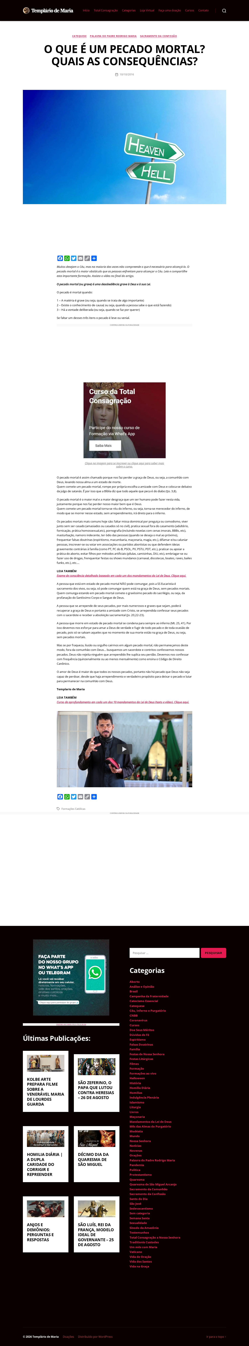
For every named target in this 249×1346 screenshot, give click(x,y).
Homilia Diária (140, 1088)
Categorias (129, 10)
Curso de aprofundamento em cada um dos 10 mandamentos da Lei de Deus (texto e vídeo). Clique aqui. (123, 702)
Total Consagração (106, 10)
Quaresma (137, 1179)
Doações (68, 1337)
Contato (203, 10)
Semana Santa (140, 1218)
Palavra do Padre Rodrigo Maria (113, 36)
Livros (134, 1112)
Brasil (134, 991)
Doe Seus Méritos (142, 1030)
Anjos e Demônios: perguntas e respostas (40, 1232)
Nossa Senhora (140, 1141)
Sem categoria (140, 1213)
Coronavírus (138, 1020)
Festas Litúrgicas (141, 1059)
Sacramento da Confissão (158, 36)
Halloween (137, 1078)
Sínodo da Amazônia (144, 1228)
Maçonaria (137, 1117)
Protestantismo (141, 1175)
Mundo (135, 1136)
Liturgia (135, 1107)
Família (135, 1049)
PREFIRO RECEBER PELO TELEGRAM (71, 1024)
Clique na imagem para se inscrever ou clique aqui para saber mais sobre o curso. (124, 464)
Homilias (136, 1093)
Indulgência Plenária (144, 1097)
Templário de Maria (46, 1337)
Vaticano (136, 1252)
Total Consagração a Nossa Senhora (155, 1237)
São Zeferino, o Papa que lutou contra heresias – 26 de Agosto (96, 1090)
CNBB (134, 1015)
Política (135, 1170)
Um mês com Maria (143, 1247)
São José (135, 1204)
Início (86, 10)
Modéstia (136, 1131)
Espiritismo (138, 1039)
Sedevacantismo (141, 1208)
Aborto (135, 982)
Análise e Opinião (142, 987)
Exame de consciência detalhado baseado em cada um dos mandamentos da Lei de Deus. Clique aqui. (121, 576)
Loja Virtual (147, 10)
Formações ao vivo (143, 1073)
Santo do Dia (139, 1199)
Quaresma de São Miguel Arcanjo (153, 1184)
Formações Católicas (73, 808)
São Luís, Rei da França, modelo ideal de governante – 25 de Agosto (96, 1234)
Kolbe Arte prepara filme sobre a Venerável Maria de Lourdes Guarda (45, 1091)
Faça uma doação (170, 10)
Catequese (79, 36)
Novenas (136, 1151)
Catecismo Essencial (144, 1001)
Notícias (135, 1146)
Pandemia (137, 1165)
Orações (135, 1155)
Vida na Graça (139, 1266)
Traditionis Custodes (144, 1242)
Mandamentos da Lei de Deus (150, 1122)
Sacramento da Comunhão (149, 1189)
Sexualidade (138, 1223)
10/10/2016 (127, 74)
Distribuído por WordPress (95, 1337)
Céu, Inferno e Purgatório (148, 1011)
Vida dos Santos (141, 1261)
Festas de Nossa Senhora (147, 1054)
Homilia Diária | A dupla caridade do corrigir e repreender (45, 1164)
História (135, 1083)
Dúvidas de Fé (139, 1035)
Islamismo (137, 1102)
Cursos (189, 10)
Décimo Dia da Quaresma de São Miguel (93, 1159)
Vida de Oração (140, 1257)
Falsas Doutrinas (141, 1044)
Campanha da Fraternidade (149, 996)
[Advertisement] (124, 229)
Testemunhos (139, 1232)
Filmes (134, 1064)
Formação (137, 1068)
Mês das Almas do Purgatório (150, 1126)
